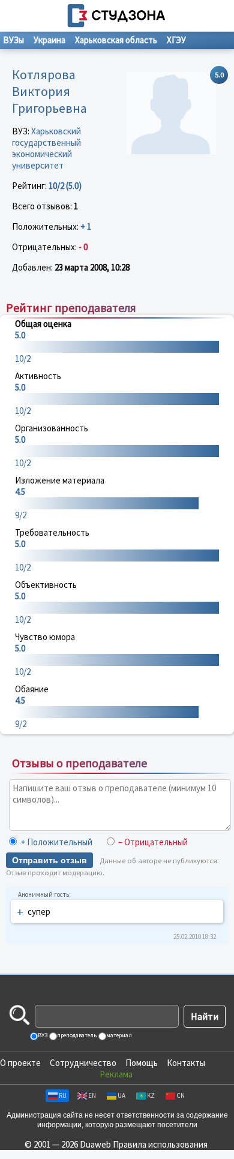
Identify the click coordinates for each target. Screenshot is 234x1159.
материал (118, 1035)
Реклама (116, 1074)
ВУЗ (42, 1035)
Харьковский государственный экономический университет (46, 148)
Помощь (141, 1062)
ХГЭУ (176, 40)
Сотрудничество (83, 1062)
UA (121, 1095)
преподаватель (76, 1035)
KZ (151, 1095)
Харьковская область (116, 40)
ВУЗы (13, 40)
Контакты (186, 1062)
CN (180, 1095)
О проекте (20, 1062)
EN (92, 1095)
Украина (49, 40)
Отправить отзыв (49, 860)
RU (63, 1095)
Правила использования (160, 1144)
